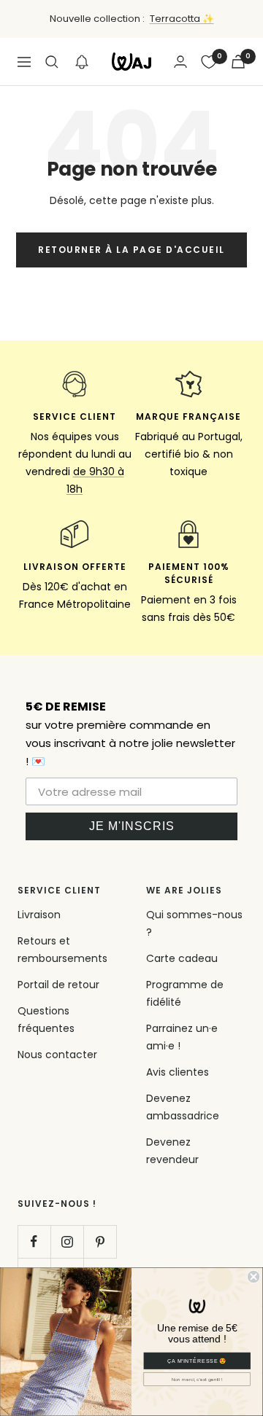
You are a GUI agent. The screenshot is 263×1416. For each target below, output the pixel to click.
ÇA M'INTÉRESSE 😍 (196, 1361)
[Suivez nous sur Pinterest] (99, 1241)
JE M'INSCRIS (132, 826)
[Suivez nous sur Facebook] (34, 1241)
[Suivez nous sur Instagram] (66, 1241)
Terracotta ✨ (182, 19)
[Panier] (238, 62)
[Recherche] (51, 62)
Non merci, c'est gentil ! (197, 1379)
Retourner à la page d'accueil (131, 249)
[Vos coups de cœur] (209, 62)
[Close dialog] (253, 1276)
